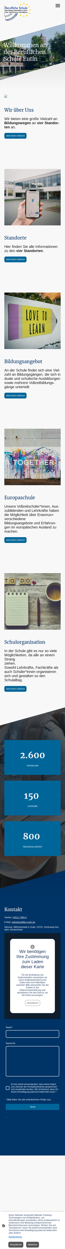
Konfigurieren (15, 1237)
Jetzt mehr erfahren (15, 136)
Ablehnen (32, 1244)
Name (9, 1027)
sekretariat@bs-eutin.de (23, 922)
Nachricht (10, 1043)
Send (32, 1107)
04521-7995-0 (20, 917)
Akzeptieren (32, 1003)
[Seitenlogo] (17, 12)
